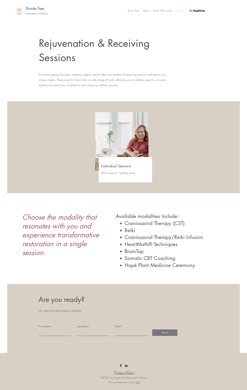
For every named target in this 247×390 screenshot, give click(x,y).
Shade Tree (34, 8)
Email (118, 326)
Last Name (83, 326)
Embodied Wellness (36, 13)
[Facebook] (121, 365)
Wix (138, 382)
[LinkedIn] (126, 365)
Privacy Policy (124, 372)
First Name (45, 326)
